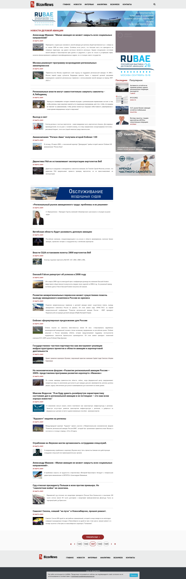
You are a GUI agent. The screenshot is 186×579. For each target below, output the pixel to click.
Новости (77, 4)
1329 (106, 544)
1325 (79, 544)
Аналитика (102, 4)
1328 (100, 544)
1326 (86, 544)
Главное (66, 4)
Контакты (127, 4)
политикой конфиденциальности (82, 576)
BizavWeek (114, 4)
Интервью (89, 4)
